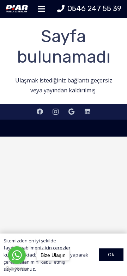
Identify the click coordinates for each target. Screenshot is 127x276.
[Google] (71, 112)
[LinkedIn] (87, 112)
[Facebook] (40, 112)
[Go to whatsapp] (17, 255)
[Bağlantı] (17, 8)
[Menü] (41, 9)
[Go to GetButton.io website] (17, 268)
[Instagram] (56, 112)
